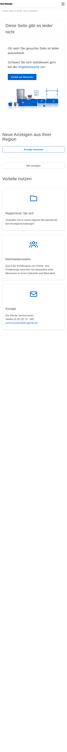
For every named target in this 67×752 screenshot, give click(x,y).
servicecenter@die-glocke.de (21, 323)
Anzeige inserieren (33, 149)
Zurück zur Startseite (22, 77)
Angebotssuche (28, 67)
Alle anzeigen (33, 165)
